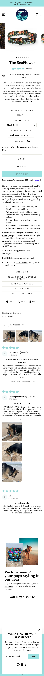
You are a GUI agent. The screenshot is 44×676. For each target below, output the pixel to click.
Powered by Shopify (22, 674)
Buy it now (22, 174)
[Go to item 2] (22, 336)
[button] (18, 69)
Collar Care (22, 289)
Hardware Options (22, 284)
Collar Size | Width (21, 110)
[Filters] (4, 325)
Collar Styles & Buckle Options (22, 278)
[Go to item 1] (9, 336)
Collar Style (21, 120)
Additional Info (22, 294)
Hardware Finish (21, 131)
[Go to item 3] (35, 336)
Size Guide (22, 272)
